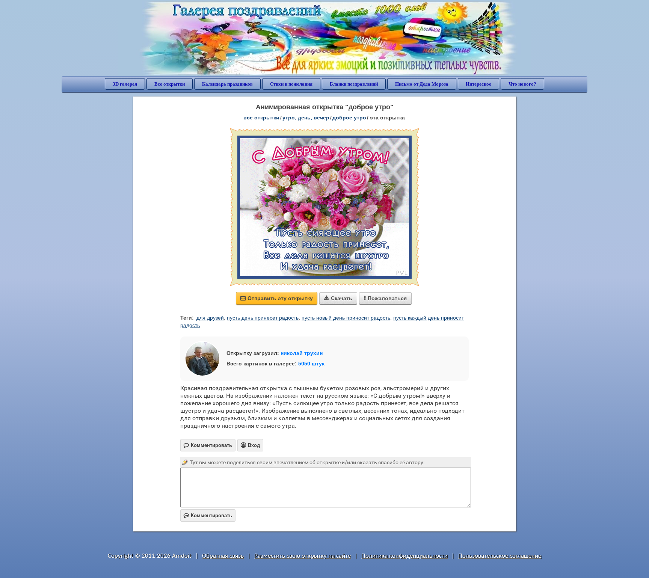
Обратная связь (223, 556)
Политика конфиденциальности (404, 556)
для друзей (210, 318)
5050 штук (311, 364)
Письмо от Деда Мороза (421, 84)
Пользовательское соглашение (499, 556)
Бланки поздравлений (354, 84)
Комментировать (208, 515)
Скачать (338, 298)
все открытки (261, 118)
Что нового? (522, 84)
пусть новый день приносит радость (346, 318)
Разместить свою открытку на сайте (302, 556)
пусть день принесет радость (263, 318)
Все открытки (169, 84)
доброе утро (349, 118)
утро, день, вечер (305, 118)
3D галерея (125, 84)
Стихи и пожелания (291, 84)
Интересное (478, 84)
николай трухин (302, 353)
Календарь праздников (227, 84)
